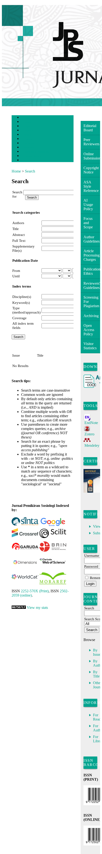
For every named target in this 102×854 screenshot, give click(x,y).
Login (27, 126)
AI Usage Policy (88, 204)
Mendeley (91, 445)
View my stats (37, 608)
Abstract (18, 235)
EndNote (91, 423)
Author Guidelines (91, 239)
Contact (28, 160)
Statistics (29, 147)
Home (27, 117)
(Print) (35, 591)
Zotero (89, 434)
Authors (18, 223)
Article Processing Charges (91, 255)
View (97, 526)
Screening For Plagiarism (91, 301)
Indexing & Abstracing (36, 151)
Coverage (19, 318)
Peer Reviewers (91, 142)
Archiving (91, 316)
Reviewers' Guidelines (91, 285)
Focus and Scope (88, 223)
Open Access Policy (88, 329)
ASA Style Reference (91, 186)
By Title (96, 674)
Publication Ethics (91, 271)
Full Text (18, 241)
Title (15, 229)
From (16, 271)
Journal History (32, 156)
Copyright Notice (91, 170)
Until (16, 276)
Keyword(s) (21, 303)
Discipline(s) (21, 297)
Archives (29, 143)
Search (27, 134)
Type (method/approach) (26, 310)
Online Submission (91, 156)
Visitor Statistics (90, 346)
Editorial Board (89, 128)
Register (28, 130)
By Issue (97, 652)
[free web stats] (19, 608)
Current (28, 139)
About (27, 122)
